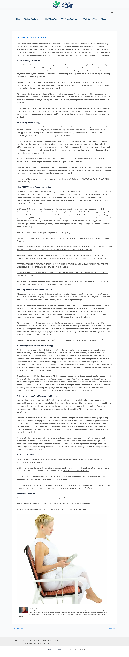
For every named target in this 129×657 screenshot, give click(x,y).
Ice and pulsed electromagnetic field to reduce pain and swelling (48, 272)
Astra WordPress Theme (79, 649)
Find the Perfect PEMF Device (76, 471)
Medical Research (38, 640)
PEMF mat (31, 485)
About (103, 19)
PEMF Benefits (51, 19)
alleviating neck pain (65, 353)
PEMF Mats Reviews (69, 19)
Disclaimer (53, 640)
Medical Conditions (31, 19)
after (81, 272)
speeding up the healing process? (74, 191)
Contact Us (30, 643)
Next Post (113, 628)
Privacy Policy (22, 640)
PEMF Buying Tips (90, 19)
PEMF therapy (62, 446)
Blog (18, 19)
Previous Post (17, 628)
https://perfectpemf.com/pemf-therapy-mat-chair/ (64, 509)
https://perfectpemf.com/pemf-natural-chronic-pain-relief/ (75, 340)
